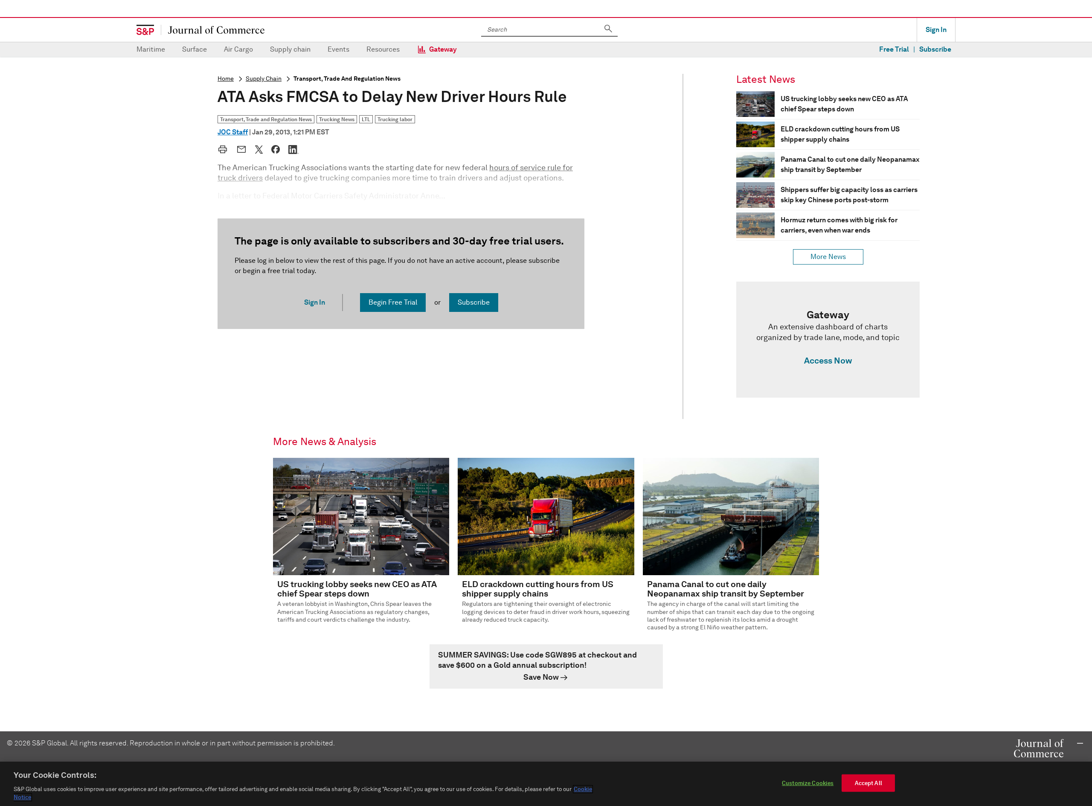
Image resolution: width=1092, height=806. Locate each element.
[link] (828, 340)
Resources (383, 49)
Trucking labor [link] (395, 119)
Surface (194, 49)
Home (226, 78)
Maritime (150, 49)
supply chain (264, 78)
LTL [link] (366, 119)
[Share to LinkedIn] (293, 149)
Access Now (828, 360)
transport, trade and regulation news (347, 78)
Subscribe (935, 49)
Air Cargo (238, 49)
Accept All (868, 783)
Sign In (936, 30)
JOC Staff (233, 132)
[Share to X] (259, 149)
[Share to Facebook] (275, 149)
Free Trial (894, 49)
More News (828, 257)
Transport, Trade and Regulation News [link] (266, 119)
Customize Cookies (808, 783)
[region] (546, 784)
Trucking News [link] (336, 119)
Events (338, 49)
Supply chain (290, 49)
